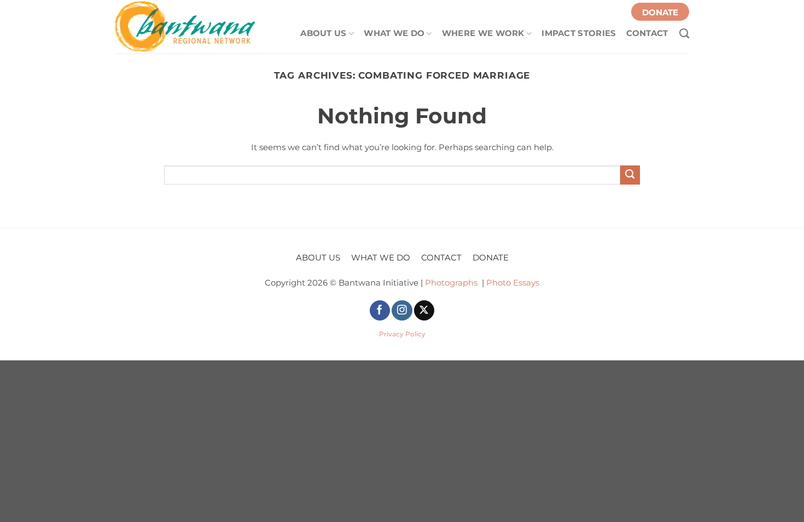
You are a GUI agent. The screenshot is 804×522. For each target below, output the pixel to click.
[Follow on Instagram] (402, 310)
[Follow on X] (424, 310)
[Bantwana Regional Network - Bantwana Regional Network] (186, 26)
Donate (660, 12)
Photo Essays (512, 283)
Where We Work (483, 33)
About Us (323, 33)
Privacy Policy (402, 334)
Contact (647, 33)
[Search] (678, 30)
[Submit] (630, 175)
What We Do (394, 33)
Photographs (451, 283)
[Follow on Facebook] (380, 310)
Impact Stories (578, 33)
